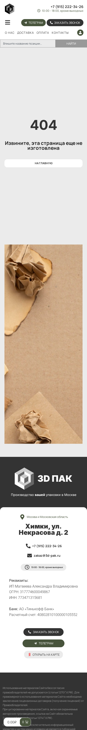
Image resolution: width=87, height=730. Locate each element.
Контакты (60, 33)
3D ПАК (54, 478)
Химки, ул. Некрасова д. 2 (43, 529)
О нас (9, 33)
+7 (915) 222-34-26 (67, 6)
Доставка (25, 33)
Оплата (43, 33)
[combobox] (28, 43)
